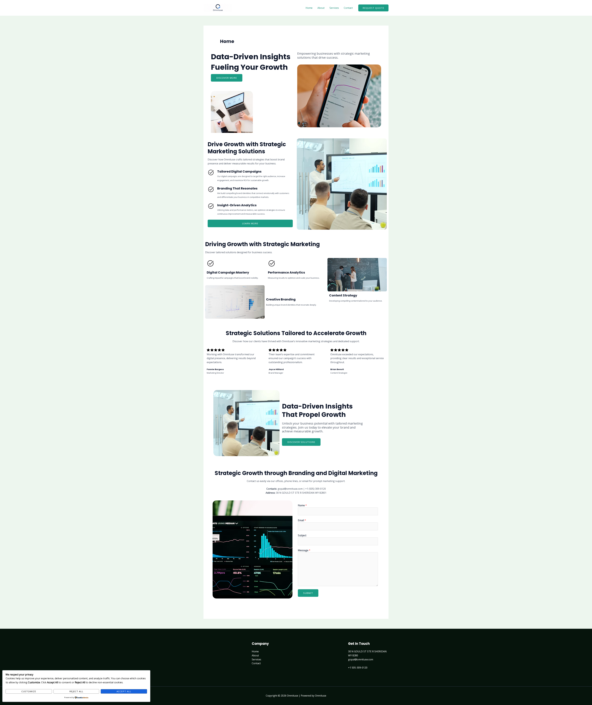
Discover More (226, 77)
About (321, 8)
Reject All (76, 691)
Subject (302, 535)
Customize (28, 691)
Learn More (250, 223)
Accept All (124, 691)
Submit (308, 592)
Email (302, 520)
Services (334, 8)
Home (309, 8)
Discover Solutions (301, 441)
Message (304, 550)
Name (302, 505)
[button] (373, 7)
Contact (348, 8)
